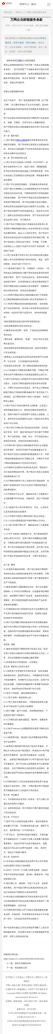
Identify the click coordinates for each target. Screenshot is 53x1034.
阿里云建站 (31, 42)
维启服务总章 (21, 967)
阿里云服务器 (40, 985)
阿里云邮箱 (18, 42)
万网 (8, 985)
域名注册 (16, 985)
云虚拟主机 (10, 989)
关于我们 (9, 977)
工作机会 (19, 977)
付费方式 (29, 977)
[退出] (33, 4)
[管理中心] (24, 4)
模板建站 (22, 989)
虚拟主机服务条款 (23, 963)
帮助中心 (39, 977)
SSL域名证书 (41, 989)
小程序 (31, 989)
